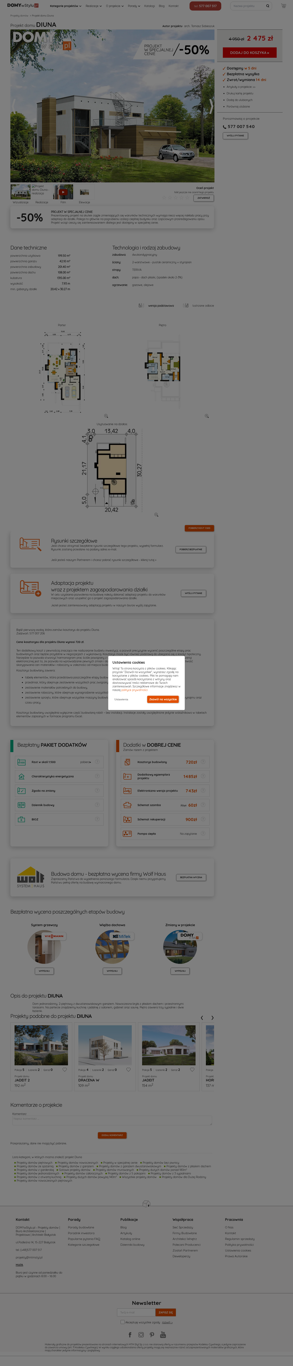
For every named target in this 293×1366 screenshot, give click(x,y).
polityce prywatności (134, 690)
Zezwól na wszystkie (163, 699)
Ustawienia (121, 699)
